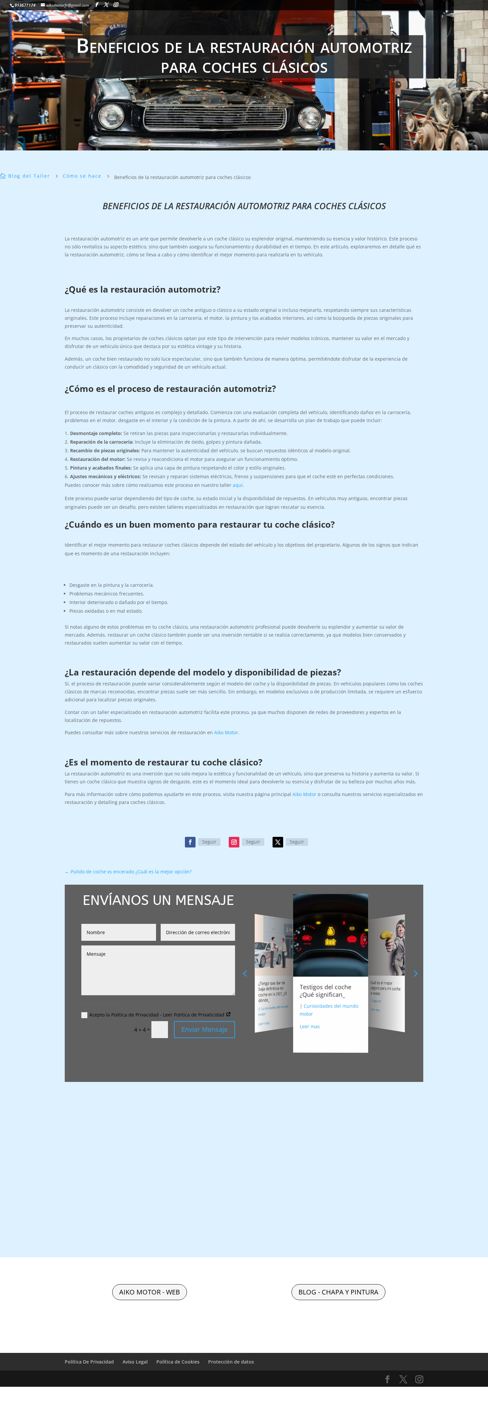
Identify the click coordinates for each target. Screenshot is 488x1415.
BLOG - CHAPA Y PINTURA (338, 1291)
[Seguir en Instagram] (234, 842)
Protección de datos (231, 1362)
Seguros (346, 1007)
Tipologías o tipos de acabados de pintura (401, 984)
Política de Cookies (178, 1362)
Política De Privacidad (89, 1362)
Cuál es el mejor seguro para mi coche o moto (360, 991)
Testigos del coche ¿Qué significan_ (291, 988)
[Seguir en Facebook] (190, 842)
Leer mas (279, 1018)
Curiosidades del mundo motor (401, 995)
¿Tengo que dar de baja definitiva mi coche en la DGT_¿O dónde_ (255, 989)
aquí (237, 485)
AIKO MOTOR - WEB (149, 1291)
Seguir (209, 842)
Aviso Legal (135, 1362)
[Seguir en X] (278, 842)
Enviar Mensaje (204, 1029)
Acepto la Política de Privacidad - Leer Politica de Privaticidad (157, 1015)
